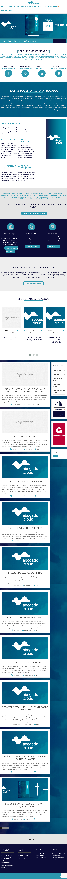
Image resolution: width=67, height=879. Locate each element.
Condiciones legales (23, 855)
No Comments (29, 404)
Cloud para (58, 854)
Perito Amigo (53, 246)
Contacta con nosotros (41, 857)
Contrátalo (33, 37)
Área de (40, 854)
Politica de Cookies (23, 859)
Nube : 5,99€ (59, 370)
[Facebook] (30, 839)
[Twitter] (33, 839)
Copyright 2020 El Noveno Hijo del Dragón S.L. (12, 876)
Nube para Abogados (10, 330)
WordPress (63, 876)
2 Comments (27, 541)
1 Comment (28, 819)
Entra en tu (40, 855)
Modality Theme (51, 876)
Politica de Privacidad (24, 857)
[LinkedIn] (37, 839)
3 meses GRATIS (59, 41)
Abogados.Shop (32, 246)
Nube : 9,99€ (59, 374)
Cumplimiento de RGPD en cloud (34, 213)
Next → (7, 828)
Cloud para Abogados (33, 283)
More (38, 404)
